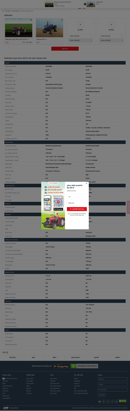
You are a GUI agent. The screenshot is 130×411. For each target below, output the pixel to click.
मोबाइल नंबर (71, 203)
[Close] (86, 184)
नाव (69, 196)
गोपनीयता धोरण (81, 215)
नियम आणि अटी (73, 215)
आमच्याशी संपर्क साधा (78, 209)
